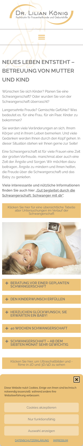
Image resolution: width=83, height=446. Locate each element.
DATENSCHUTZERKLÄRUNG (32, 440)
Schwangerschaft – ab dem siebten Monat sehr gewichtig (39, 343)
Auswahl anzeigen (41, 431)
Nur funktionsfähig (41, 419)
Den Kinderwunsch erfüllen (37, 299)
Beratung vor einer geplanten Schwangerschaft (39, 284)
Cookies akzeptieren (41, 407)
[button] (76, 379)
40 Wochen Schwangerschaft (38, 328)
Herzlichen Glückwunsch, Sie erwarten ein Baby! (38, 314)
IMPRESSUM (60, 440)
